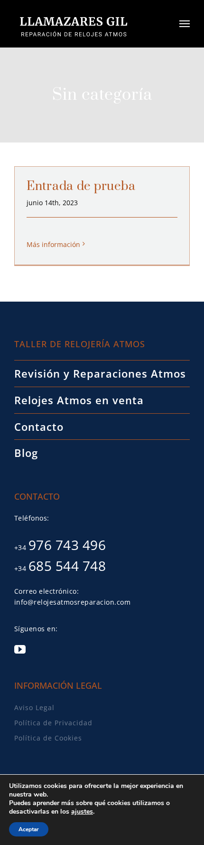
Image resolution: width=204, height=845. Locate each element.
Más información (53, 244)
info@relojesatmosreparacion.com (72, 602)
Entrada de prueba (81, 186)
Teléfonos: (31, 517)
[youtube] (20, 649)
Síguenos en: (36, 628)
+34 (60, 547)
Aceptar (29, 829)
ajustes (82, 811)
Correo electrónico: (46, 591)
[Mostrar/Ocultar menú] (184, 23)
